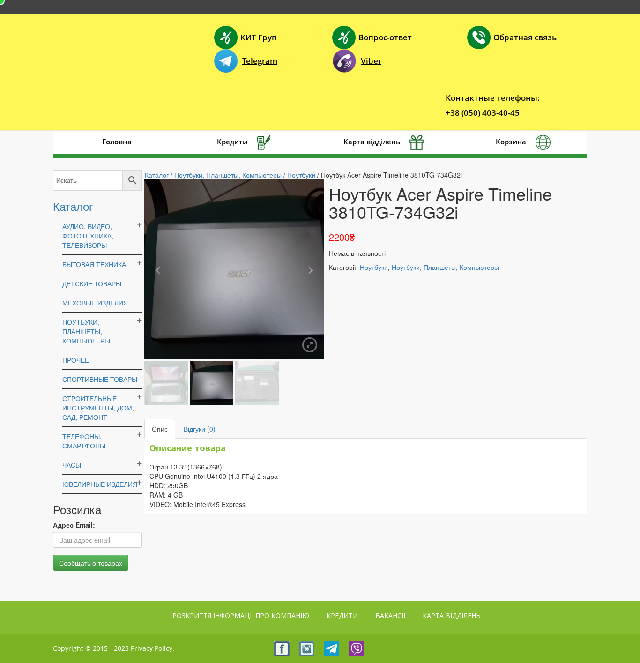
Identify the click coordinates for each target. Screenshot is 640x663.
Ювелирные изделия (99, 484)
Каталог (73, 206)
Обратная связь (525, 37)
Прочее (75, 360)
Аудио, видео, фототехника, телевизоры (87, 236)
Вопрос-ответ (385, 37)
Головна (117, 141)
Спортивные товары (99, 379)
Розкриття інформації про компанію (240, 615)
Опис (160, 428)
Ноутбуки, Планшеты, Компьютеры (86, 331)
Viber (371, 60)
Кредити (232, 141)
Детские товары (91, 283)
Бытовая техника (94, 264)
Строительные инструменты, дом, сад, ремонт (98, 408)
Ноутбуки (301, 174)
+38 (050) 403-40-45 (483, 112)
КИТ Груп (258, 37)
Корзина (511, 141)
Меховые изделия (95, 302)
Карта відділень (371, 141)
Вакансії (390, 615)
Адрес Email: (74, 524)
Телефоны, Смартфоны (83, 441)
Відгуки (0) (200, 428)
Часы (71, 464)
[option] (234, 269)
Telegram (259, 60)
